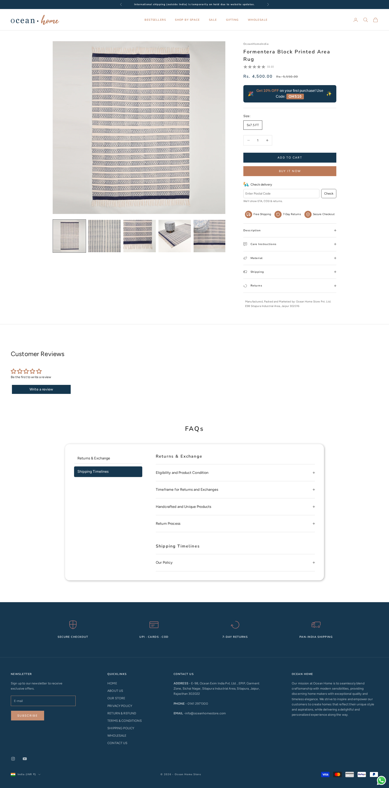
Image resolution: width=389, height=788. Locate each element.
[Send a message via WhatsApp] (381, 780)
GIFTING (232, 20)
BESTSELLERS (155, 20)
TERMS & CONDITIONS (124, 721)
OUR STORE (116, 698)
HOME (112, 683)
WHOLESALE (258, 20)
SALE (213, 20)
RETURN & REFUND (121, 713)
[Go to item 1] (69, 236)
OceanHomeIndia (256, 44)
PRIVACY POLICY (119, 706)
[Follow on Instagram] (13, 758)
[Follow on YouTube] (25, 758)
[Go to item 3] (139, 236)
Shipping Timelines (93, 471)
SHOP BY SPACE (187, 20)
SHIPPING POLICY (120, 728)
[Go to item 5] (209, 236)
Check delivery (261, 184)
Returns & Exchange (93, 458)
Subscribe (27, 715)
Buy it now (290, 171)
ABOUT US (115, 691)
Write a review (41, 389)
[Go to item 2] (104, 236)
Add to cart (290, 157)
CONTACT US (117, 743)
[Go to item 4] (174, 236)
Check (328, 193)
